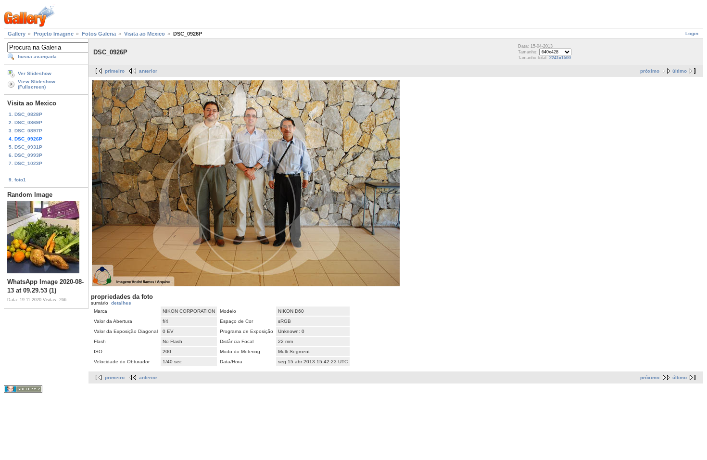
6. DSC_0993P (25, 155)
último (679, 71)
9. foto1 (17, 179)
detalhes (121, 303)
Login (691, 33)
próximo (649, 71)
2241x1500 (560, 57)
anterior (148, 71)
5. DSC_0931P (25, 147)
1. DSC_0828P (25, 114)
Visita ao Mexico (144, 34)
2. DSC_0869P (25, 122)
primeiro (115, 71)
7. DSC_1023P (25, 163)
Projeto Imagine (54, 34)
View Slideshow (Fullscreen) (36, 84)
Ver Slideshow (34, 73)
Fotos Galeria (99, 34)
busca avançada (37, 56)
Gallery (16, 34)
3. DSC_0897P (25, 130)
